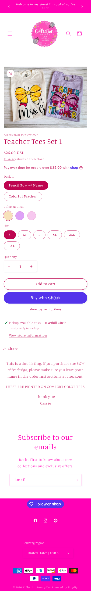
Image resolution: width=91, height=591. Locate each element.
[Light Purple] (19, 215)
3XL (12, 246)
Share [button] (13, 349)
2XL (72, 234)
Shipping (9, 159)
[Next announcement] (82, 6)
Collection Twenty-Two (37, 587)
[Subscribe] (76, 480)
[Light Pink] (31, 215)
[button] (9, 33)
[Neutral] (8, 215)
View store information (28, 335)
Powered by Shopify (64, 587)
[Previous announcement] (9, 6)
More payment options (45, 309)
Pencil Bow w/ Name (26, 185)
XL (55, 234)
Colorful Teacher (23, 196)
